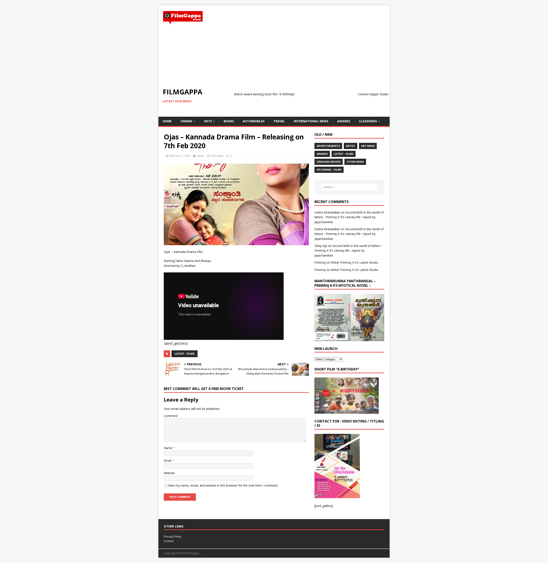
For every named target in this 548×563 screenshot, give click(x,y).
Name (168, 448)
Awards (343, 121)
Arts (208, 121)
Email (168, 460)
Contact (169, 541)
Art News (368, 146)
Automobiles (254, 121)
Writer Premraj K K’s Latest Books (354, 262)
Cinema (186, 121)
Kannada (217, 156)
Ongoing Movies (329, 162)
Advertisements (328, 146)
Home (167, 121)
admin (200, 156)
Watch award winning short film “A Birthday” (245, 94)
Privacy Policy (172, 536)
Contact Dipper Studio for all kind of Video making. (373, 94)
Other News (355, 162)
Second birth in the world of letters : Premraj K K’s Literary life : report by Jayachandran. (349, 217)
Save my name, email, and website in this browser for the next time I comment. (223, 485)
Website (169, 473)
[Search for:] (349, 187)
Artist (350, 146)
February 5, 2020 (180, 156)
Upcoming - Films (329, 170)
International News (311, 121)
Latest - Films (184, 353)
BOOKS (229, 121)
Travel (279, 121)
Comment (171, 416)
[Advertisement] (274, 56)
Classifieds (368, 121)
